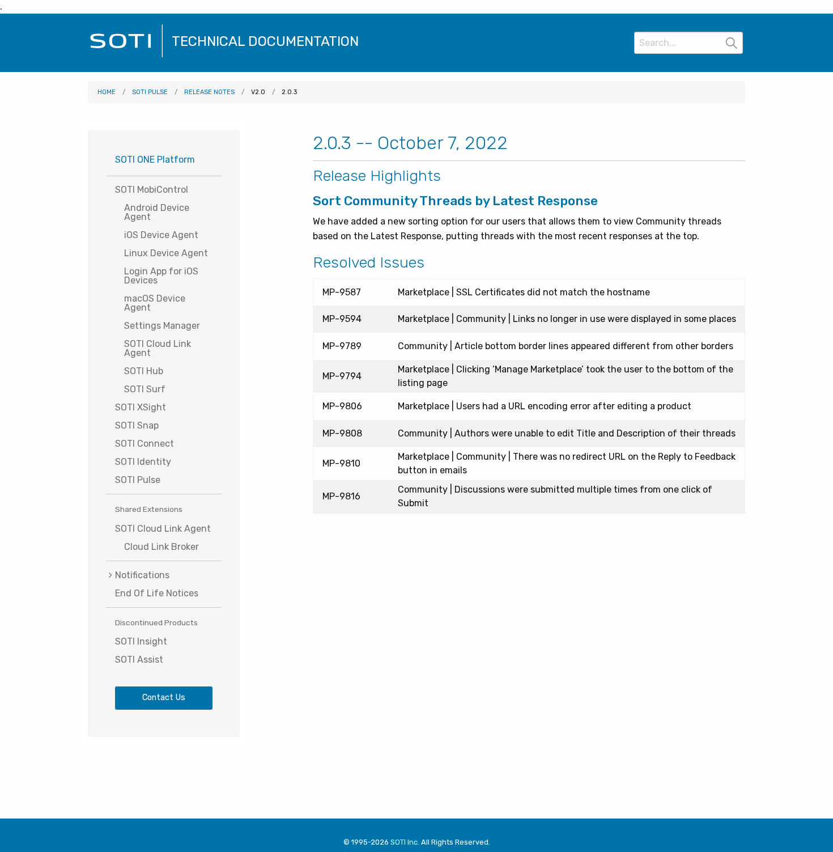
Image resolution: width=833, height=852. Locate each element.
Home (106, 92)
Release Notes (209, 92)
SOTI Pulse (150, 92)
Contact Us (163, 697)
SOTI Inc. (404, 842)
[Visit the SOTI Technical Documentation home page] (126, 55)
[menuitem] (164, 575)
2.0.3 (289, 92)
